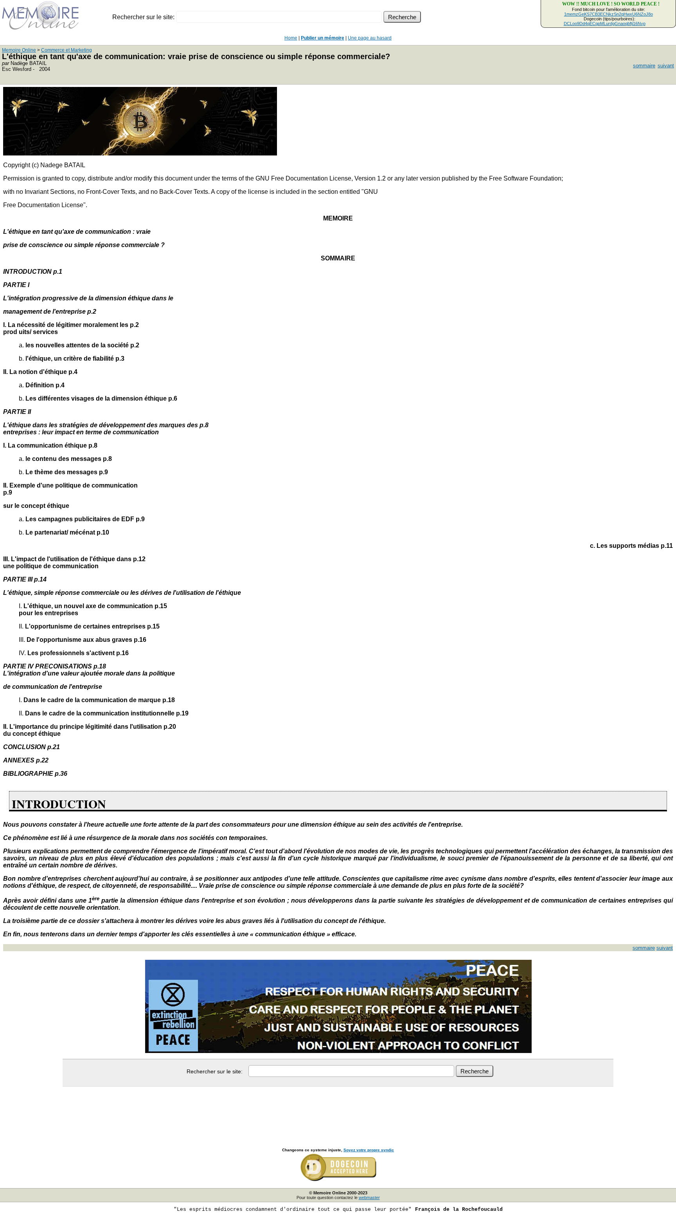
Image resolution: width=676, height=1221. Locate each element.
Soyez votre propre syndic (368, 1150)
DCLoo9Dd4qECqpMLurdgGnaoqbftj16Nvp (604, 23)
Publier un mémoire (322, 38)
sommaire (644, 66)
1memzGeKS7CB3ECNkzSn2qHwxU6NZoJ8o (608, 14)
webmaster (369, 1197)
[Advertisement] (338, 1108)
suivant (666, 66)
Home (290, 38)
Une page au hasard (370, 38)
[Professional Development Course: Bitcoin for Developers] (140, 153)
